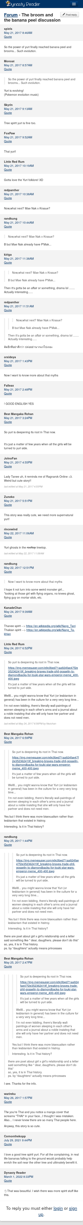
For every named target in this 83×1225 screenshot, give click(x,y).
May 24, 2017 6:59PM (18, 738)
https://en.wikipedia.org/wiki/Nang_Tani (51, 626)
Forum (11, 14)
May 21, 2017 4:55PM (18, 462)
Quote (8, 37)
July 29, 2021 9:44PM (18, 1140)
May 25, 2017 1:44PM (18, 841)
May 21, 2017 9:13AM (18, 109)
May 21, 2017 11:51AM (19, 306)
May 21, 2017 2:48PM (18, 389)
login (58, 1208)
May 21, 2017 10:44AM (19, 222)
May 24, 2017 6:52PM (18, 648)
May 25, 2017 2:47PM (18, 962)
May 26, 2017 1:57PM (18, 1098)
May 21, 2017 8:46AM (18, 33)
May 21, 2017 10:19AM (19, 166)
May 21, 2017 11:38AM (19, 258)
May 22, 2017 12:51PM (19, 568)
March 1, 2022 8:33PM (18, 1177)
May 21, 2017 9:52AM (18, 137)
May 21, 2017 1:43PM (18, 361)
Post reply (71, 14)
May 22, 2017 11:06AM (19, 533)
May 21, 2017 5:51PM (18, 501)
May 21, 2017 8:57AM (18, 65)
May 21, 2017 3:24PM (18, 418)
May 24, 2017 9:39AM (18, 612)
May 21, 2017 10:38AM (19, 194)
